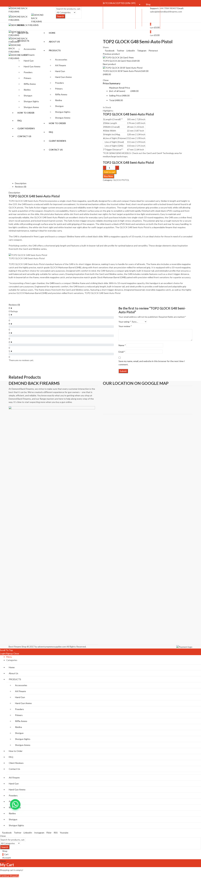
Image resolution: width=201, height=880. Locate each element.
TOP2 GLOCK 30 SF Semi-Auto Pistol (121, 71)
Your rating (125, 321)
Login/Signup (6, 653)
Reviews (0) (20, 186)
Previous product (111, 54)
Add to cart (109, 172)
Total (111, 100)
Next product (109, 64)
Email (122, 351)
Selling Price (115, 95)
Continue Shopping (9, 875)
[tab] (103, 183)
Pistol (61, 217)
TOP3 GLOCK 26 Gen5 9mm (117, 60)
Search (60, 16)
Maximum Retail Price (119, 89)
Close (16, 653)
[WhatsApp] (15, 804)
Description (20, 183)
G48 (52, 283)
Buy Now (108, 176)
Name (122, 345)
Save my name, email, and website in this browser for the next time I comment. (152, 363)
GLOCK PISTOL (121, 180)
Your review (125, 326)
